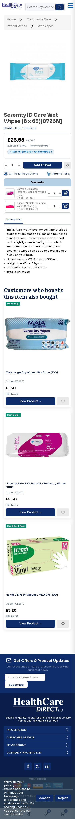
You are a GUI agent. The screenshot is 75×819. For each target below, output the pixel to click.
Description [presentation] (13, 219)
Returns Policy (61, 173)
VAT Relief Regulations (23, 173)
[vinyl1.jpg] (37, 556)
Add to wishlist (67, 165)
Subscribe (16, 685)
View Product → (30, 401)
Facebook (28, 766)
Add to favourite (63, 401)
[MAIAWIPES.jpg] (37, 334)
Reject (63, 798)
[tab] (13, 220)
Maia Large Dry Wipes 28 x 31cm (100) (32, 372)
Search (59, 7)
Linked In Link (47, 766)
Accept (44, 798)
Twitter (37, 766)
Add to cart (42, 165)
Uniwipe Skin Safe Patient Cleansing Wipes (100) (36, 485)
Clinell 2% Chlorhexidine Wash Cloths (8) (31, 206)
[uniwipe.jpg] (37, 445)
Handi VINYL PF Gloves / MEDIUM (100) (32, 594)
